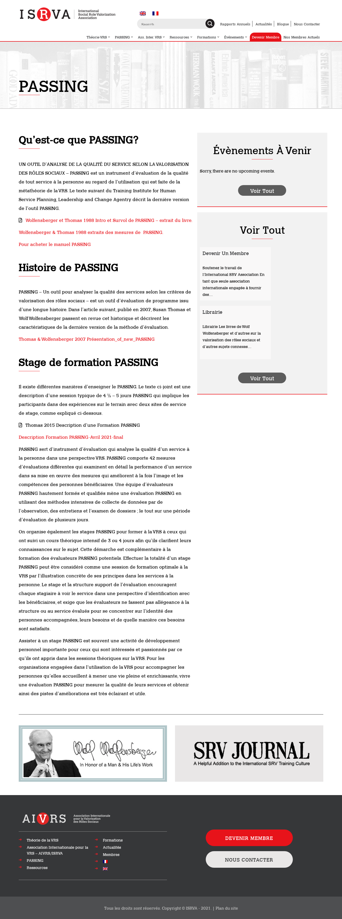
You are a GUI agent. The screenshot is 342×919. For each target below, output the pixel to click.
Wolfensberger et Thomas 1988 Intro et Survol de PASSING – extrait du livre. (109, 219)
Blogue (283, 24)
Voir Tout (262, 190)
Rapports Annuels (235, 24)
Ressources (179, 37)
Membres (111, 854)
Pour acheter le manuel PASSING (55, 244)
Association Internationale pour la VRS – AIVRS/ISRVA (57, 850)
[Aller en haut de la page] (67, 818)
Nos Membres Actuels (301, 37)
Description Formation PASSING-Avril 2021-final (71, 436)
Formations (206, 37)
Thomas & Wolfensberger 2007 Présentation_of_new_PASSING (87, 338)
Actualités (263, 24)
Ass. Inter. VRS (150, 37)
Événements (234, 37)
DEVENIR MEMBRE (249, 837)
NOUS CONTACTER (249, 859)
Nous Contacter (307, 24)
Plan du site (227, 908)
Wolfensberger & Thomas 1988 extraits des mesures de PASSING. (91, 231)
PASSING (122, 37)
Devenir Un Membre (226, 253)
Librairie (212, 311)
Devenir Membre (265, 37)
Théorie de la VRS (43, 840)
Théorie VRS (97, 37)
